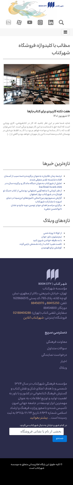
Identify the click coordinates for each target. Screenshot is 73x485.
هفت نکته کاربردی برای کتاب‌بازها (48, 111)
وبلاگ (63, 368)
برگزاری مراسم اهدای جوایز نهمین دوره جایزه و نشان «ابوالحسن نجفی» (36, 207)
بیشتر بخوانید (39, 418)
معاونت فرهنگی (56, 342)
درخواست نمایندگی (54, 355)
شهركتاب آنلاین (33, 318)
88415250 (53, 303)
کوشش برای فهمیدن (51, 248)
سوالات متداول (57, 348)
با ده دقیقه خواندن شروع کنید (47, 241)
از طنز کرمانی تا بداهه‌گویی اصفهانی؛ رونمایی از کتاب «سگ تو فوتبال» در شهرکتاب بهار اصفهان (32, 193)
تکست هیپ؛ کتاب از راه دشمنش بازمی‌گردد (40, 244)
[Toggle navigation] (65, 32)
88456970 (37, 303)
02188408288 (22, 313)
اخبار (64, 361)
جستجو (59, 439)
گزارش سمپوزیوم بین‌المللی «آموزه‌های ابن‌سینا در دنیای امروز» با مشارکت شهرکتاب (34, 200)
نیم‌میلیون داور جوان (51, 237)
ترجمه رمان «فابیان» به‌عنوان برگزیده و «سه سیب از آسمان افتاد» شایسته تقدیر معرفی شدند (33, 178)
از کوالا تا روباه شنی (52, 233)
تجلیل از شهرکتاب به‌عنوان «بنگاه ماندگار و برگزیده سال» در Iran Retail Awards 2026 (33, 185)
